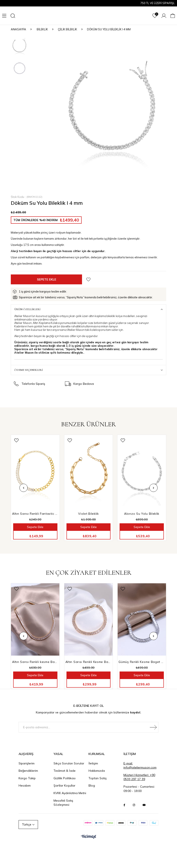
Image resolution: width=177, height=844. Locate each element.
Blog (91, 785)
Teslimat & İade (65, 771)
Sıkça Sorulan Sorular (69, 763)
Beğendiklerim (28, 771)
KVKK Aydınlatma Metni (70, 793)
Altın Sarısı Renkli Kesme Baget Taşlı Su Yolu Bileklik (88, 662)
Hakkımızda (96, 771)
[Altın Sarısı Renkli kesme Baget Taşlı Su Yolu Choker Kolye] (35, 619)
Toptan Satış (97, 778)
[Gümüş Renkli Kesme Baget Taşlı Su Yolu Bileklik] (141, 619)
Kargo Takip (27, 778)
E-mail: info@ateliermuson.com (139, 765)
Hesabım (25, 785)
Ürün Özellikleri (27, 309)
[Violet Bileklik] (88, 471)
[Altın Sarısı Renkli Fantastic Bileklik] (35, 471)
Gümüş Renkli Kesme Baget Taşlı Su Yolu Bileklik (142, 662)
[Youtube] (144, 805)
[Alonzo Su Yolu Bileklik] (141, 471)
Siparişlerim (27, 763)
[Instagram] (134, 805)
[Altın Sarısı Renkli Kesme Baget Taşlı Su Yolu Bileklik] (88, 619)
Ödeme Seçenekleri (28, 370)
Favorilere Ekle (16, 440)
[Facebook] (124, 805)
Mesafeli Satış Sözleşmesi (63, 803)
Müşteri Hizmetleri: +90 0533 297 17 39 (139, 777)
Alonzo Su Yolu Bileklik (141, 514)
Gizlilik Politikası (65, 778)
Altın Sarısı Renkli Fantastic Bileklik (35, 514)
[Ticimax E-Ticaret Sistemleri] (88, 837)
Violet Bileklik (88, 514)
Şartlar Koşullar (64, 785)
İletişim (93, 763)
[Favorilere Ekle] (88, 279)
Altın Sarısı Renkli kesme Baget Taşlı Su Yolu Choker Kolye (35, 662)
